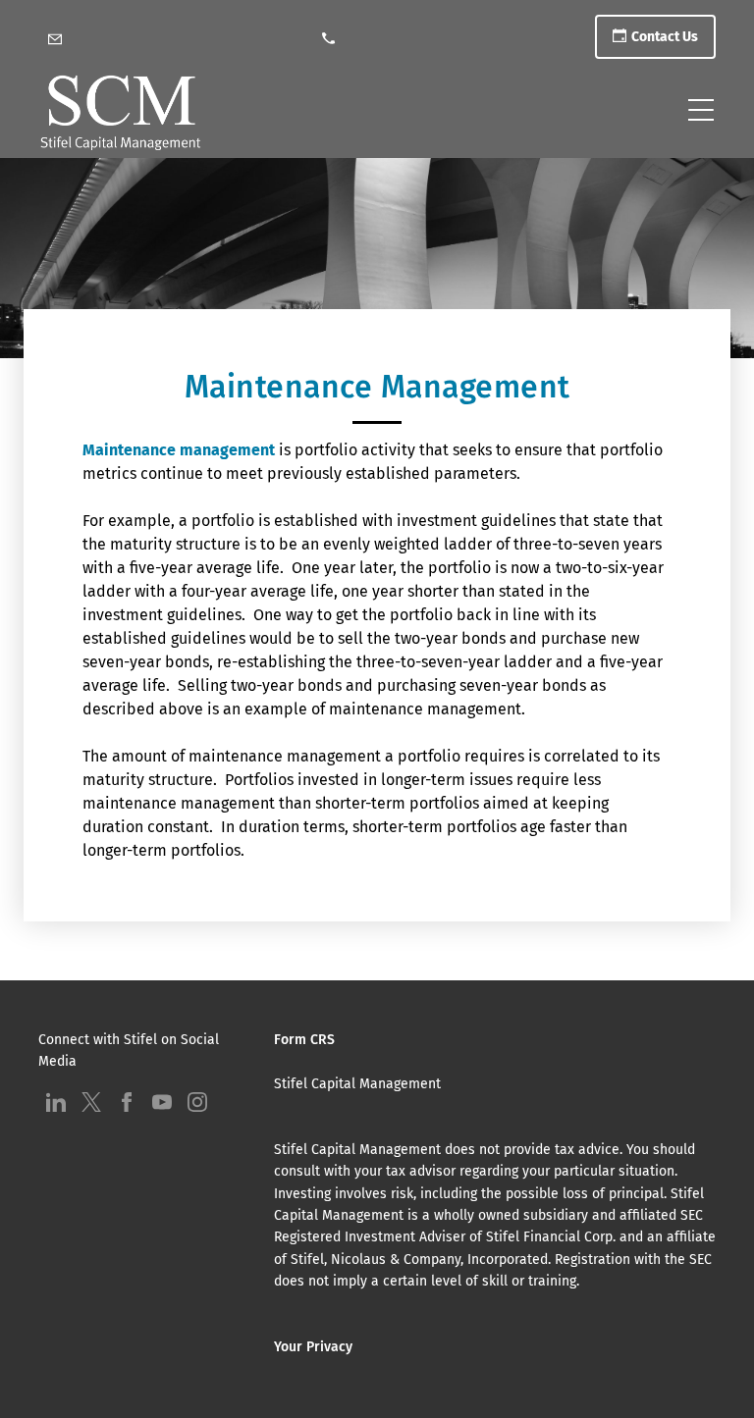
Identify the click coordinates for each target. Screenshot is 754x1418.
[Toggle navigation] (701, 110)
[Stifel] (120, 115)
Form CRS (304, 1039)
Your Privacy (313, 1347)
